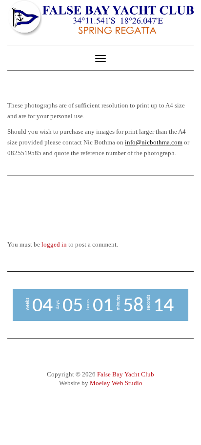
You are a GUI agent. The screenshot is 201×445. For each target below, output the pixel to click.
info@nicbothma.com (153, 142)
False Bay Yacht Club (125, 374)
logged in (54, 244)
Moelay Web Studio (116, 383)
